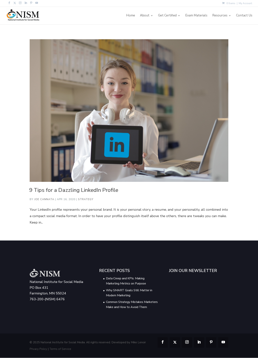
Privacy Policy (38, 349)
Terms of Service (60, 349)
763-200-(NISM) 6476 (47, 299)
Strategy (85, 199)
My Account (245, 3)
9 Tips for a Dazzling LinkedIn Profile (73, 190)
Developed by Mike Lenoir (128, 342)
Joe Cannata (44, 199)
